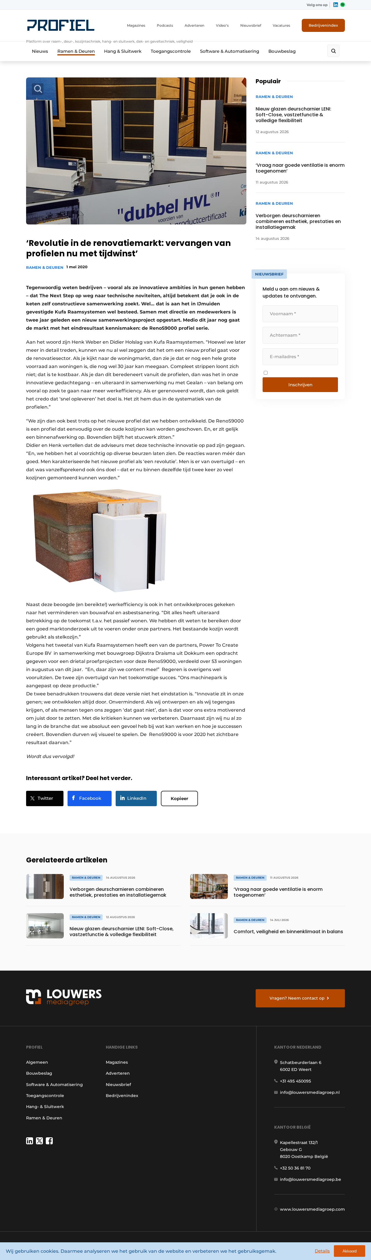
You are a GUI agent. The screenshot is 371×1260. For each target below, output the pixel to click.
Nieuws (40, 51)
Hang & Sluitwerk (122, 51)
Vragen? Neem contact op (297, 998)
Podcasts (165, 25)
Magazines (136, 25)
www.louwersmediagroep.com (312, 1209)
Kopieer (179, 798)
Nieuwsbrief (250, 25)
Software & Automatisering (229, 51)
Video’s (222, 25)
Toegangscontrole (171, 51)
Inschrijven (300, 384)
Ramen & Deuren (76, 51)
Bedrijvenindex (323, 25)
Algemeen (37, 1062)
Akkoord (350, 1251)
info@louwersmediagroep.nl (310, 1092)
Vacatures (281, 25)
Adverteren (194, 25)
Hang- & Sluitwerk (45, 1106)
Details (322, 1251)
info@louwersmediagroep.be (310, 1179)
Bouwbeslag (282, 51)
